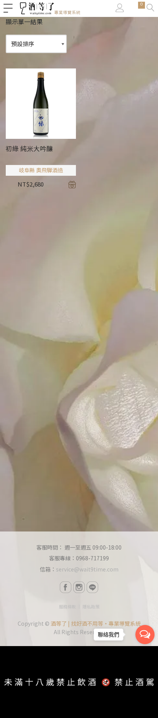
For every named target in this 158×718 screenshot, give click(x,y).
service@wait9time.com (87, 569)
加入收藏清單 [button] (72, 184)
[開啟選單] (8, 8)
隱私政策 (90, 606)
